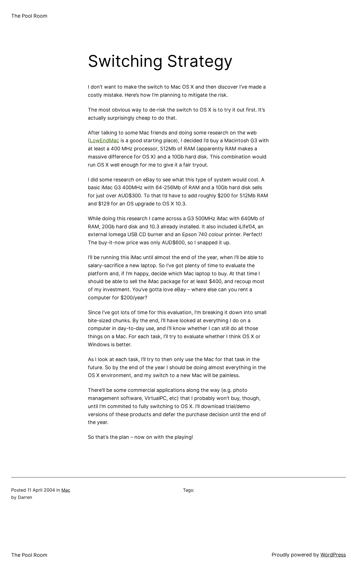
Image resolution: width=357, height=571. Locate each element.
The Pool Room (29, 16)
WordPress (333, 555)
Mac (65, 490)
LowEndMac (104, 140)
